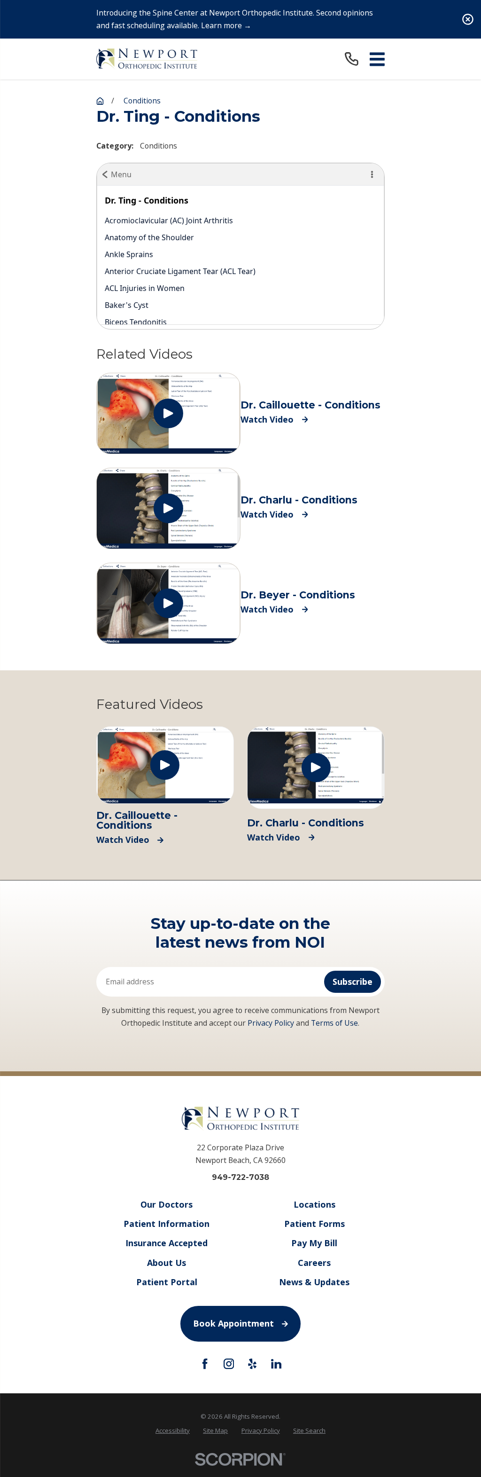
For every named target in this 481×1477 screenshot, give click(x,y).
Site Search (309, 1430)
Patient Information (166, 1223)
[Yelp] (252, 1364)
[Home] (146, 59)
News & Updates (314, 1282)
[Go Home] (100, 101)
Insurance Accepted (166, 1243)
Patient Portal (166, 1282)
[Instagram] (229, 1364)
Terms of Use (334, 1023)
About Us (166, 1262)
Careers (314, 1262)
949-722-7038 (240, 1177)
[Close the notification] (467, 19)
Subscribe (352, 981)
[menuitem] (172, 1430)
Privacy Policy (271, 1023)
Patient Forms (314, 1223)
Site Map (215, 1430)
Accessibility (172, 1430)
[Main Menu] (377, 59)
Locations (314, 1204)
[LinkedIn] (276, 1364)
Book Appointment (233, 1323)
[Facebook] (205, 1364)
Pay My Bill (314, 1243)
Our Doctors (166, 1204)
